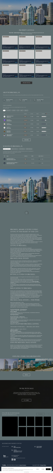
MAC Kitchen (8, 130)
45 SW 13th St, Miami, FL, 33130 (10, 163)
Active (18, 110)
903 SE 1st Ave (9, 128)
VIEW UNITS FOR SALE (26, 82)
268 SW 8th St (9, 131)
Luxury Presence (22, 465)
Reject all (38, 469)
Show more (26, 139)
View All (26, 374)
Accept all (48, 469)
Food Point (8, 127)
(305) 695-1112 (15, 456)
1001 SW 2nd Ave (9, 124)
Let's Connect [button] (26, 400)
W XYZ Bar (8, 123)
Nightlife (26, 110)
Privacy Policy (43, 465)
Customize (43, 469)
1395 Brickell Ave (9, 135)
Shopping (14, 110)
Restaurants (8, 110)
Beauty (22, 110)
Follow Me (40, 414)
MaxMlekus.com (18, 282)
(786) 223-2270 (38, 447)
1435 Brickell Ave (9, 120)
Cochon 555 (8, 119)
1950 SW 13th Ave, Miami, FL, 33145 (11, 159)
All (4, 110)
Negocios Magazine (9, 134)
